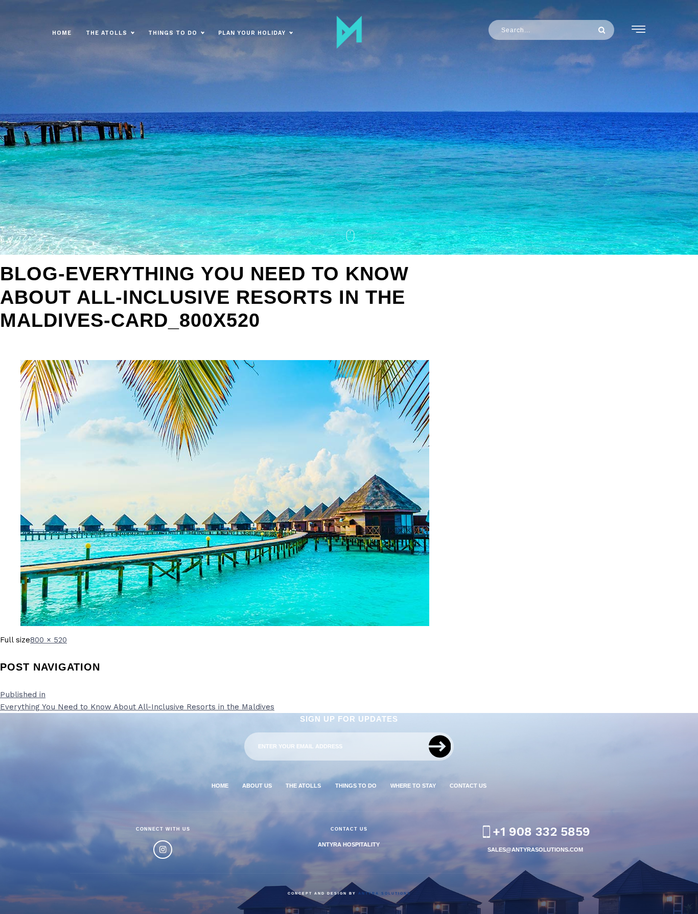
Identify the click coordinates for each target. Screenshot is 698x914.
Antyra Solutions (384, 893)
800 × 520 (48, 639)
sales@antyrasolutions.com (535, 849)
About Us (257, 786)
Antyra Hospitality (349, 844)
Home (62, 33)
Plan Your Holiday (252, 33)
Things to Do (172, 33)
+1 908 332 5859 (541, 832)
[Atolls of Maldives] (349, 32)
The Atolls (106, 33)
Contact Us (468, 786)
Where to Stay (413, 786)
